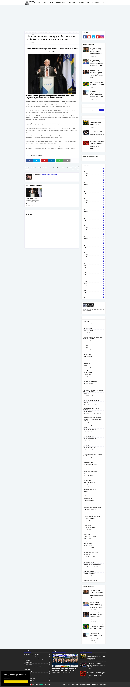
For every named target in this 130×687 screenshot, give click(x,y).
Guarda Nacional (87, 374)
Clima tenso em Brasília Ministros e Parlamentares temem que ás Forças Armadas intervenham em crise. (96, 51)
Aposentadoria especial (89, 340)
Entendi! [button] (15, 681)
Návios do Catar (87, 452)
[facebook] (85, 36)
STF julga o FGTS (87, 538)
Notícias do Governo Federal (90, 443)
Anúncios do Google (88, 335)
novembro (94, 177)
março (94, 186)
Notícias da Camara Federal (90, 438)
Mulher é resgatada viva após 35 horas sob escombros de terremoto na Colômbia (97, 134)
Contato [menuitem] (97, 2)
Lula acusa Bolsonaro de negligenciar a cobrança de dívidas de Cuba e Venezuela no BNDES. (34, 201)
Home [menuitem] (39, 2)
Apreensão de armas (88, 343)
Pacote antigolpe (87, 487)
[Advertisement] (65, 16)
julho (94, 168)
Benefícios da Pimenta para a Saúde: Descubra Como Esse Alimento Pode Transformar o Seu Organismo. (97, 145)
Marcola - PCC (87, 393)
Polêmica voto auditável (89, 500)
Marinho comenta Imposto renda (91, 400)
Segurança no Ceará (88, 545)
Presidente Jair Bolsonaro (89, 518)
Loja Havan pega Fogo (88, 383)
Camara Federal (87, 361)
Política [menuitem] (44, 2)
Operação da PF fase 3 (88, 462)
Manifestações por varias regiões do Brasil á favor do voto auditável (93, 391)
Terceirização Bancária (89, 571)
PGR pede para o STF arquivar (90, 475)
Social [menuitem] (51, 2)
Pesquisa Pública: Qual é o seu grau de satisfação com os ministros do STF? (64, 669)
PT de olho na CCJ (87, 480)
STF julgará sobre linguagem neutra (92, 541)
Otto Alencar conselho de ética (90, 471)
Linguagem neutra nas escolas (90, 381)
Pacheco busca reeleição (89, 482)
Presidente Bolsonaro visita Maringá (92, 516)
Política (85, 505)
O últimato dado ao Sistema (90, 457)
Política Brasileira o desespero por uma (92, 507)
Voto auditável (87, 578)
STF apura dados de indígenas (90, 536)
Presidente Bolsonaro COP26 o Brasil (92, 514)
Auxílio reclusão (87, 354)
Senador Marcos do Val (89, 547)
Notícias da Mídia (87, 440)
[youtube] (89, 36)
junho (94, 193)
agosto (94, 171)
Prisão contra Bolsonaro (89, 523)
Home (64, 684)
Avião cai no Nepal (88, 356)
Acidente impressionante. (89, 323)
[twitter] (93, 36)
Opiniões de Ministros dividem (90, 464)
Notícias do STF (87, 445)
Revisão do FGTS (87, 529)
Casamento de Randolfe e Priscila (37, 675)
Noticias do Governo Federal (90, 429)
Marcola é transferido (88, 395)
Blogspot (42, 684)
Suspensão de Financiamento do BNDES (92, 564)
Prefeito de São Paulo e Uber (90, 509)
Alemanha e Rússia (88, 328)
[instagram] (102, 36)
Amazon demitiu (87, 332)
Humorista (86, 376)
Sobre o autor (75, 684)
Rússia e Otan (87, 534)
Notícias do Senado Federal (90, 447)
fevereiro (94, 184)
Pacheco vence (87, 484)
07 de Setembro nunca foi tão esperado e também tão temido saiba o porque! (97, 84)
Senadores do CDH (88, 550)
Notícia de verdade (88, 431)
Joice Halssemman (88, 379)
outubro (94, 175)
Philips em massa (87, 496)
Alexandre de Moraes (88, 330)
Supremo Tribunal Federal (89, 560)
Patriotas (86, 491)
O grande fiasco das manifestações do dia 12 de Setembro (93, 455)
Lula (84, 385)
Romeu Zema (86, 532)
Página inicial (28, 32)
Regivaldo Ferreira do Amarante (49, 174)
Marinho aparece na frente (90, 398)
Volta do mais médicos (89, 575)
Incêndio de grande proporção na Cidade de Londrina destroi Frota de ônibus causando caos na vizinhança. (96, 95)
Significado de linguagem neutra (91, 552)
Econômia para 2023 (88, 372)
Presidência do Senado (89, 520)
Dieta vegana (86, 370)
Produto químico (87, 525)
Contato (68, 684)
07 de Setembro (87, 321)
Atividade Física (87, 347)
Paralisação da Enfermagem (90, 489)
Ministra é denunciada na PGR (90, 404)
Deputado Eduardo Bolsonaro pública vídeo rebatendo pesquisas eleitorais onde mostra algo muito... (97, 74)
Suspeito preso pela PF (89, 562)
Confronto (86, 365)
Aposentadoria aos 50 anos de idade (37, 666)
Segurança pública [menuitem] (60, 2)
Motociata (86, 427)
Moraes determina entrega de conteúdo (92, 417)
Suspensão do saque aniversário (91, 566)
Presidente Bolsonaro (88, 511)
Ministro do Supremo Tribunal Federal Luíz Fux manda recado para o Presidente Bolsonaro (93, 408)
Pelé (85, 493)
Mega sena (86, 402)
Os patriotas (86, 469)
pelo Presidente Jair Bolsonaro (90, 580)
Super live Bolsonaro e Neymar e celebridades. (90, 557)
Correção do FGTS (87, 367)
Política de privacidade (85, 684)
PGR (84, 473)
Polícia (85, 502)
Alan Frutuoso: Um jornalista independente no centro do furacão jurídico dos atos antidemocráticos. (97, 63)
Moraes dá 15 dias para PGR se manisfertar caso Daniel (92, 420)
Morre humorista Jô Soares (90, 425)
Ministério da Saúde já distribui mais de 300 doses (93, 414)
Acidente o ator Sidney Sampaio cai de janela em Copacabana (37, 659)
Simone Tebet (87, 554)
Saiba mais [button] (7, 678)
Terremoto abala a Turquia (89, 573)
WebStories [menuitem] (81, 2)
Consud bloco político (37, 678)
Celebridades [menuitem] (72, 2)
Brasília (85, 358)
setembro (94, 173)
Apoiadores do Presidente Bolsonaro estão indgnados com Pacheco (93, 338)
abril (94, 189)
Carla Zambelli (87, 363)
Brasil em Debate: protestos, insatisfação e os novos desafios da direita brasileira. (97, 123)
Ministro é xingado (88, 411)
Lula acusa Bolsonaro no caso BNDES (39, 32)
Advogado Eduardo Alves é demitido (92, 326)
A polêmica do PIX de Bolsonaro (37, 654)
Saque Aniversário (88, 543)
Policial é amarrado (88, 498)
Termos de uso (95, 684)
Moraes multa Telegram (89, 422)
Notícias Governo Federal (89, 436)
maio (94, 191)
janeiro (94, 182)
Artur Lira (86, 345)
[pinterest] (98, 36)
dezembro (94, 180)
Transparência (103, 684)
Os (84, 466)
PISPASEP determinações (89, 478)
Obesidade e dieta (88, 460)
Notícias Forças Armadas (89, 434)
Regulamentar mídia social (90, 527)
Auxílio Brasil (86, 352)
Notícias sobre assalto (89, 449)
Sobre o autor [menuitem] (90, 2)
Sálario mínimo (87, 569)
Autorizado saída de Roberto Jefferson (92, 349)
